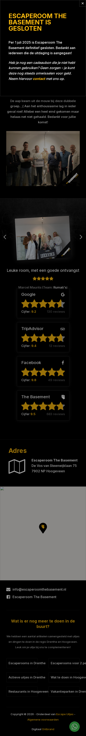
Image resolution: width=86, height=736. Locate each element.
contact (39, 79)
